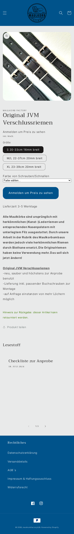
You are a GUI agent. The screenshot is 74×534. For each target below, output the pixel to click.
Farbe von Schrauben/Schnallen (26, 176)
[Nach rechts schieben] (45, 426)
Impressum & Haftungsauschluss (29, 478)
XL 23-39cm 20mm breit (24, 166)
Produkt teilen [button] (16, 327)
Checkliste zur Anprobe (31, 361)
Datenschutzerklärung (22, 452)
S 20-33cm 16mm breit (23, 149)
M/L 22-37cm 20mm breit (25, 158)
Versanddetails (17, 461)
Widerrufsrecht (18, 487)
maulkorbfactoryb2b (32, 527)
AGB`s (12, 470)
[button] (5, 13)
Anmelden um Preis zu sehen (31, 193)
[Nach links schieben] (28, 426)
